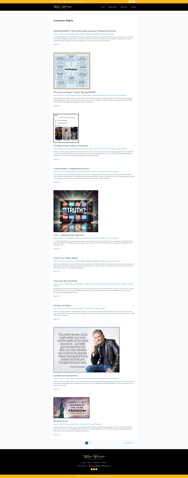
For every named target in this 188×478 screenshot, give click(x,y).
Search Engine (110, 149)
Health (109, 284)
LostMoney (88, 261)
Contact (133, 7)
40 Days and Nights (62, 305)
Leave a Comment (58, 34)
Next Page (128, 443)
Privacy (111, 95)
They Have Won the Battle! (65, 281)
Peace (84, 171)
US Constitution (101, 171)
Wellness (103, 238)
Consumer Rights (69, 34)
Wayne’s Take (112, 7)
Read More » (57, 44)
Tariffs (88, 171)
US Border (93, 171)
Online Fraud (97, 149)
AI (65, 149)
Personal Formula (91, 378)
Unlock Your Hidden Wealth (65, 258)
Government (95, 95)
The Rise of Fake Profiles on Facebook (70, 146)
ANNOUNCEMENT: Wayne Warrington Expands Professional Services (84, 31)
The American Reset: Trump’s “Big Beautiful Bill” (74, 92)
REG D (99, 34)
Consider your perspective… (66, 375)
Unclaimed (95, 261)
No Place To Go (60, 421)
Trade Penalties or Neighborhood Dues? (71, 169)
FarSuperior (78, 95)
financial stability (79, 34)
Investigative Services (91, 34)
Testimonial (123, 7)
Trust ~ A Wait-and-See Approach (68, 235)
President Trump (104, 95)
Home (103, 7)
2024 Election (69, 284)
